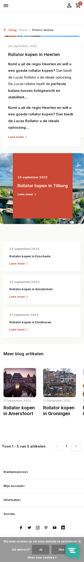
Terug (12, 30)
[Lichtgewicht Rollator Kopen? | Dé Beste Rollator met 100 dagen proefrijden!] (25, 6)
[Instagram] (38, 528)
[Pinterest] (46, 528)
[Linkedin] (63, 528)
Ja (40, 549)
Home (23, 30)
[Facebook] (21, 528)
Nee (61, 549)
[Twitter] (29, 528)
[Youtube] (54, 528)
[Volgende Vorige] (75, 446)
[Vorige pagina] (57, 446)
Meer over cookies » (42, 557)
